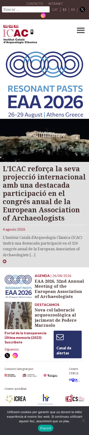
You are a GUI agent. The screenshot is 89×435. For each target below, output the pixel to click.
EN (73, 9)
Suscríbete (13, 342)
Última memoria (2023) (23, 337)
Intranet (55, 3)
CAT (55, 9)
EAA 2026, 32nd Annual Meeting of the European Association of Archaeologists (59, 288)
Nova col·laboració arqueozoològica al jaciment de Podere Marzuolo (56, 317)
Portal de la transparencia (25, 333)
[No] (83, 420)
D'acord (45, 428)
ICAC (36, 35)
